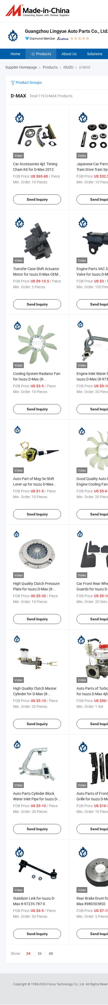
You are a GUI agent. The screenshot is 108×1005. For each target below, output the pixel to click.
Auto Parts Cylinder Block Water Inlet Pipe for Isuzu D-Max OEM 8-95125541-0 (35, 799)
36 (39, 953)
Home (15, 53)
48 (51, 953)
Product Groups (28, 82)
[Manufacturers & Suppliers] (38, 10)
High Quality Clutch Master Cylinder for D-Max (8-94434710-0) (35, 694)
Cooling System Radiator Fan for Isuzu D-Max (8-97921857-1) (36, 379)
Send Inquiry (37, 199)
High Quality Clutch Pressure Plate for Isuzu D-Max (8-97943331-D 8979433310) (36, 589)
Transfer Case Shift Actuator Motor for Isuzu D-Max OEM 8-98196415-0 (36, 274)
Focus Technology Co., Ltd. (66, 984)
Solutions (94, 53)
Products (43, 53)
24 (28, 953)
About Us (69, 53)
